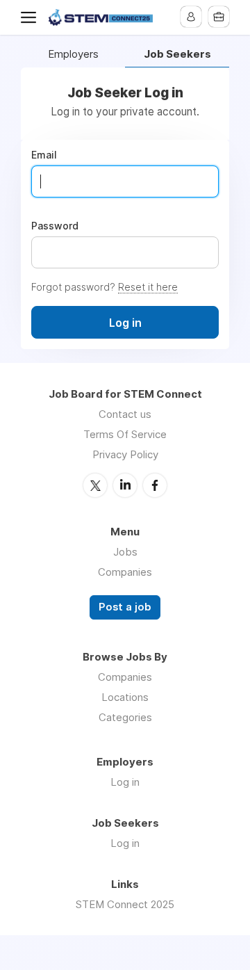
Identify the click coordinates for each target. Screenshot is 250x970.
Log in (125, 782)
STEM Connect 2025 (125, 904)
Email (44, 155)
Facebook (155, 485)
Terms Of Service (125, 434)
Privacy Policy (125, 454)
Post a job (125, 607)
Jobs (125, 551)
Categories (125, 717)
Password (54, 226)
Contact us (125, 414)
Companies (125, 572)
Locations (125, 697)
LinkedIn (125, 485)
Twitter (95, 485)
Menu (31, 17)
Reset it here (148, 287)
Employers (73, 54)
